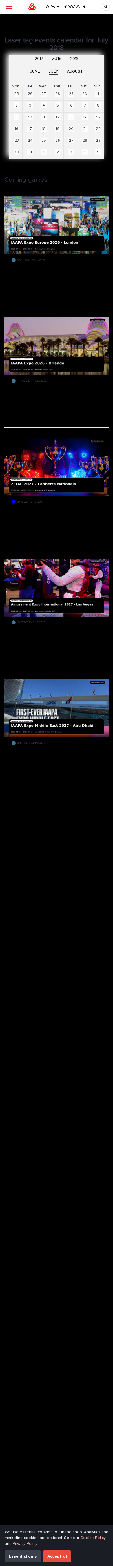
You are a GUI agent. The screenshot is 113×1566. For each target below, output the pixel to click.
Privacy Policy (25, 1543)
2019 (74, 58)
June (35, 71)
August (75, 71)
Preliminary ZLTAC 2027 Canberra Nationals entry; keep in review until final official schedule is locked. (53, 513)
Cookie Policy (93, 1537)
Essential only (23, 1556)
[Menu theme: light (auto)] (106, 7)
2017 (39, 58)
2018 (56, 58)
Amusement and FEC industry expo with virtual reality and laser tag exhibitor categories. (56, 632)
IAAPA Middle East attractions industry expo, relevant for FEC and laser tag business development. (55, 754)
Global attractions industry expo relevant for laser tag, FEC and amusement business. (55, 390)
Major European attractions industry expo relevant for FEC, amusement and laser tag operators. (53, 271)
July (53, 71)
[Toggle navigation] (9, 6)
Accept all (57, 1556)
